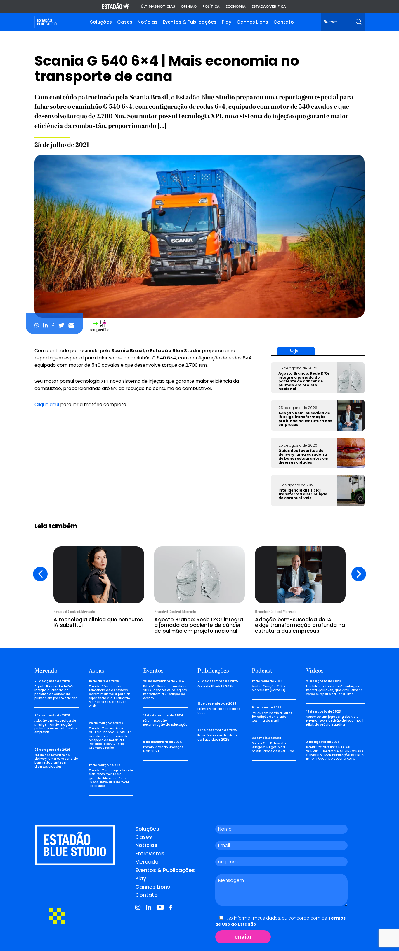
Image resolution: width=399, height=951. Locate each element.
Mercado (147, 861)
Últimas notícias (158, 6)
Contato (283, 22)
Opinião (189, 6)
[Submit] (359, 22)
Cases (124, 22)
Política (211, 6)
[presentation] (40, 574)
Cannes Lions (252, 22)
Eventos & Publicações (189, 22)
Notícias (147, 22)
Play (226, 22)
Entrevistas (149, 853)
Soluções (101, 22)
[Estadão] (115, 6)
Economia (235, 6)
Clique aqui (46, 404)
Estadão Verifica (268, 6)
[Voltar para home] (46, 22)
